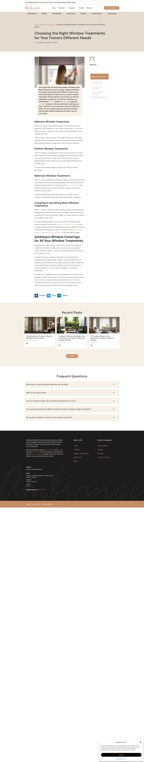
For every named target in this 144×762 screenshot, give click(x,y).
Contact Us (78, 457)
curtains (42, 104)
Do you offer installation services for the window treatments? (49, 417)
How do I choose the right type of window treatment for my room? (51, 401)
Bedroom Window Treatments (97, 83)
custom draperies (37, 454)
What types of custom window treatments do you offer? (47, 384)
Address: (29, 467)
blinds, (51, 101)
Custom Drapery (97, 13)
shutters (36, 452)
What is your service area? (36, 393)
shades (65, 101)
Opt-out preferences (120, 759)
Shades (44, 13)
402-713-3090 (42, 489)
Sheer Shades (56, 13)
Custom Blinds (32, 13)
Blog (75, 461)
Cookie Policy (35, 504)
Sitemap (28, 504)
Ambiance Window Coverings (67, 224)
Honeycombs (71, 13)
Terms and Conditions (47, 504)
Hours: (28, 473)
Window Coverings (47, 25)
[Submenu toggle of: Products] (65, 8)
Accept (121, 755)
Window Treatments (81, 453)
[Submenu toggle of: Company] (75, 8)
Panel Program (112, 13)
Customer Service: (31, 489)
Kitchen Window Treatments (97, 88)
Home (36, 25)
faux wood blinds (73, 185)
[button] (141, 742)
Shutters (83, 13)
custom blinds (49, 450)
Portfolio (77, 450)
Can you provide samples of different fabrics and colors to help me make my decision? (58, 409)
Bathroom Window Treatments (97, 93)
